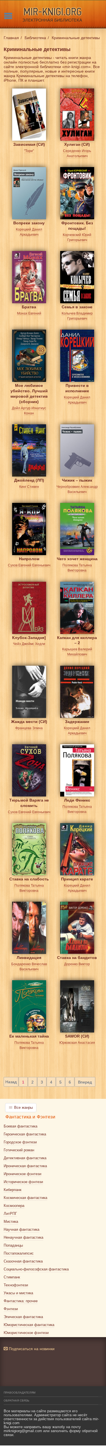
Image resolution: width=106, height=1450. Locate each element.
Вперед (85, 1082)
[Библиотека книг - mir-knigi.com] (53, 14)
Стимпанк (12, 1277)
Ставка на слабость (29, 879)
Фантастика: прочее (21, 1301)
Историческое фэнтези (23, 1182)
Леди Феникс (77, 800)
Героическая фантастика (25, 1134)
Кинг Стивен (29, 487)
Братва (29, 307)
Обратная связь (16, 1400)
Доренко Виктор (77, 964)
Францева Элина (29, 728)
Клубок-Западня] (29, 637)
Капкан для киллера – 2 (77, 640)
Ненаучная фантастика (23, 1237)
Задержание (77, 721)
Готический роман (19, 1150)
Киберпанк (12, 1190)
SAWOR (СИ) (77, 1036)
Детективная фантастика (25, 1158)
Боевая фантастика (20, 1126)
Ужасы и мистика (18, 1293)
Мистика (11, 1221)
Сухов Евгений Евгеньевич (29, 565)
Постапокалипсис (19, 1253)
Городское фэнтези (20, 1142)
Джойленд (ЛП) (29, 480)
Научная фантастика (21, 1229)
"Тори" (29, 151)
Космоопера (14, 1206)
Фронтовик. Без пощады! (77, 226)
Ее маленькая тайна (29, 1036)
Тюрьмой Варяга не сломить (29, 803)
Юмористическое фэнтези (26, 1333)
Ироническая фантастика (25, 1166)
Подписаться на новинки (31, 1348)
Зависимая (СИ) (29, 144)
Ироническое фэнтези (22, 1174)
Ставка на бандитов (77, 957)
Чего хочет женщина (77, 559)
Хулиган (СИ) (77, 144)
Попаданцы (13, 1245)
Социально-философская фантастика (36, 1269)
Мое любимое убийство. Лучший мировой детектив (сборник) (29, 390)
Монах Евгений (29, 313)
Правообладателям (19, 1392)
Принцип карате (77, 879)
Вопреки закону (29, 223)
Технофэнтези (16, 1285)
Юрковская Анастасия (77, 1043)
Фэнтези (11, 1309)
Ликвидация (29, 957)
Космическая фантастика (25, 1198)
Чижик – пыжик (77, 480)
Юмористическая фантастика (29, 1325)
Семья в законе (77, 307)
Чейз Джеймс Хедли (29, 644)
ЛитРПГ (10, 1213)
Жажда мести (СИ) (29, 721)
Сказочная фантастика (23, 1261)
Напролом (29, 559)
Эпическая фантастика (23, 1317)
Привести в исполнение (77, 388)
